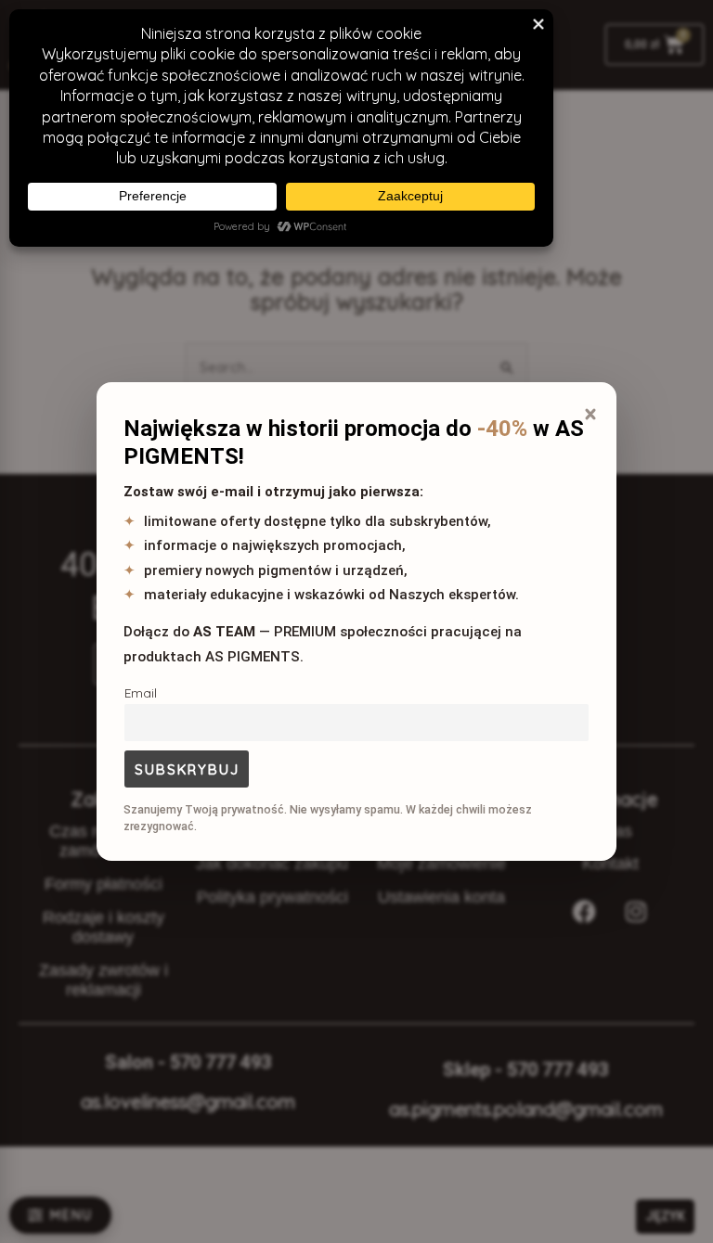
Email (140, 692)
